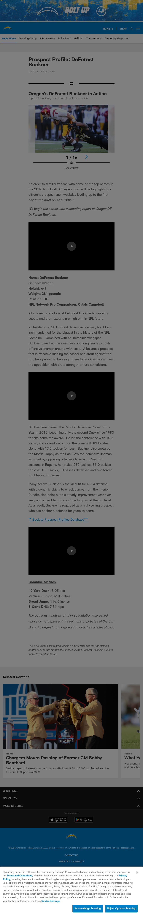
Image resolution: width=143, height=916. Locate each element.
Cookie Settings (50, 900)
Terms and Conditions (19, 875)
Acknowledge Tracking (87, 908)
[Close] (137, 872)
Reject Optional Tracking (121, 908)
